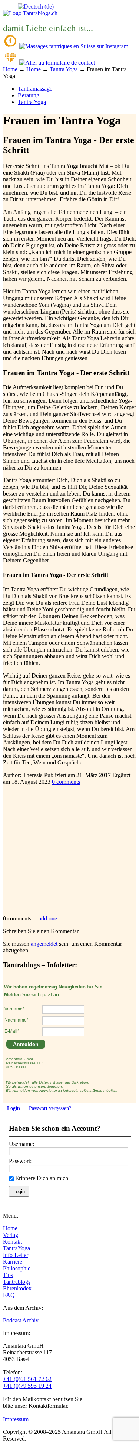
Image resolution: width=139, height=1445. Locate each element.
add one (48, 918)
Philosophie (16, 1268)
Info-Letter (15, 1255)
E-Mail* (11, 1031)
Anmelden (26, 1044)
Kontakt (12, 1241)
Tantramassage (35, 88)
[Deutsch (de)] (36, 6)
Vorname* (14, 1009)
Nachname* (16, 1020)
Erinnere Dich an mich (41, 1178)
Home (10, 1228)
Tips (8, 1275)
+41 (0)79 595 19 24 (27, 1386)
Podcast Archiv (21, 1320)
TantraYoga (16, 1248)
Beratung (28, 95)
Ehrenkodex (17, 1288)
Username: (21, 1144)
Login (13, 1108)
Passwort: (20, 1161)
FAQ (9, 1295)
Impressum (16, 1419)
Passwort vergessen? (50, 1108)
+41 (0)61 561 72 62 (27, 1379)
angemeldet (44, 944)
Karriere (12, 1262)
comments (66, 782)
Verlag (10, 1235)
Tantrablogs (16, 1282)
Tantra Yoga (32, 102)
